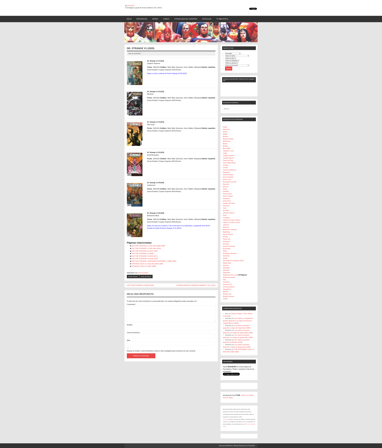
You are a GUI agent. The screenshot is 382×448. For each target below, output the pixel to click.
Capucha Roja (228, 160)
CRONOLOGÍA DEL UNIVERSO (185, 19)
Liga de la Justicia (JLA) (231, 222)
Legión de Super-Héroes (231, 220)
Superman (226, 272)
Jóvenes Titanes (228, 213)
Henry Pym (227, 201)
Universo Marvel (228, 287)
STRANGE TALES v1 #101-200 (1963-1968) (147, 264)
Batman (225, 136)
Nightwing (226, 232)
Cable (225, 153)
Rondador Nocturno (230, 253)
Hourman (226, 206)
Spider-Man (227, 263)
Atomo (225, 132)
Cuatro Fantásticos (229, 170)
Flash (225, 189)
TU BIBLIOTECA (222, 19)
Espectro (226, 184)
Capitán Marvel (228, 158)
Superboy (226, 268)
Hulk (224, 208)
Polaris (225, 237)
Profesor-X (226, 241)
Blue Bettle (227, 148)
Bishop (225, 146)
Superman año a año (230, 275)
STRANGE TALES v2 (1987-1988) (143, 266)
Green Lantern (228, 196)
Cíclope (225, 165)
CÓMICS (166, 19)
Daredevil (226, 172)
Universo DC (227, 284)
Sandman (226, 256)
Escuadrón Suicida (229, 182)
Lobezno (226, 225)
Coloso (225, 167)
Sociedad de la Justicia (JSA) (233, 260)
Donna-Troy (227, 179)
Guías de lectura (146, 276)
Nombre (130, 325)
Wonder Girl (227, 294)
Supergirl (226, 270)
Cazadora (226, 217)
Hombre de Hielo (229, 203)
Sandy (225, 258)
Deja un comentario (134, 53)
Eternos (225, 186)
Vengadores (227, 289)
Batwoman (226, 141)
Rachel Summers (229, 246)
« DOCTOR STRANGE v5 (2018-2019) (140, 285)
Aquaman (226, 129)
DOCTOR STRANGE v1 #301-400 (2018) (146, 248)
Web (128, 340)
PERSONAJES (141, 19)
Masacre (226, 227)
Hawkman (226, 198)
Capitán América (229, 155)
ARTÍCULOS (206, 19)
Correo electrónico (133, 332)
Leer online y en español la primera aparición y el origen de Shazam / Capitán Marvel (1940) (238, 321)
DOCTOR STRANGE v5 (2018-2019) (144, 258)
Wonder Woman (228, 296)
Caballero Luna (228, 151)
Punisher (226, 244)
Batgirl (225, 134)
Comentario (131, 304)
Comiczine (225, 419)
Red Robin (226, 249)
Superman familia (229, 277)
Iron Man (226, 210)
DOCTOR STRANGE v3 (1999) (142, 253)
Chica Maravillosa (229, 163)
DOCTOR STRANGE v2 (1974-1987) (144, 251)
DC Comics (248, 424)
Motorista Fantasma (230, 229)
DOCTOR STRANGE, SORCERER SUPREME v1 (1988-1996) (153, 261)
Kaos (225, 215)
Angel (225, 127)
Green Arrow (227, 194)
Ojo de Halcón (228, 234)
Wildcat (225, 291)
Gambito (226, 191)
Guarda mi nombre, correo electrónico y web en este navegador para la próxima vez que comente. (161, 351)
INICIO (129, 19)
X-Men (225, 299)
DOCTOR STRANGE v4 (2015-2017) (144, 256)
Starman (226, 265)
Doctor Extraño (143, 273)
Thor (224, 280)
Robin (225, 251)
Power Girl (226, 239)
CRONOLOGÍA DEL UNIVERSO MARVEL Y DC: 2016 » (196, 285)
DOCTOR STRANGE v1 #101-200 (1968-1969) (148, 246)
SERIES (155, 19)
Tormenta (226, 282)
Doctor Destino (228, 175)
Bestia (225, 143)
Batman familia (228, 139)
